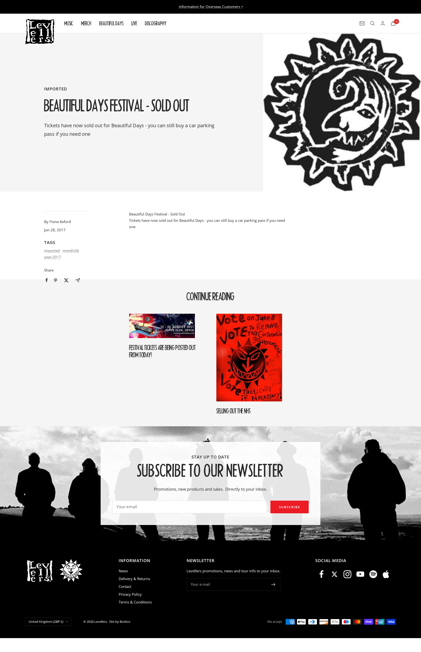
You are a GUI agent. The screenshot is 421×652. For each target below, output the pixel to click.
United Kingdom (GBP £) (46, 621)
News (123, 570)
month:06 (71, 250)
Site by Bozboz (119, 621)
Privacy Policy (130, 594)
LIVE (134, 23)
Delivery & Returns (134, 578)
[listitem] (47, 280)
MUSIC (68, 23)
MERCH (86, 23)
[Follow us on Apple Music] (386, 574)
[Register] (273, 584)
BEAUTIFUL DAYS (111, 23)
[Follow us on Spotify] (373, 574)
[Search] (372, 23)
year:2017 (52, 256)
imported (55, 89)
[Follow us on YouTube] (360, 574)
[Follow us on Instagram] (347, 574)
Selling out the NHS (233, 411)
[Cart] (393, 23)
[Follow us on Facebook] (321, 574)
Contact (125, 586)
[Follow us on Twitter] (334, 574)
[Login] (383, 23)
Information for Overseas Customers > (211, 6)
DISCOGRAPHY (155, 23)
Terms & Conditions (135, 602)
